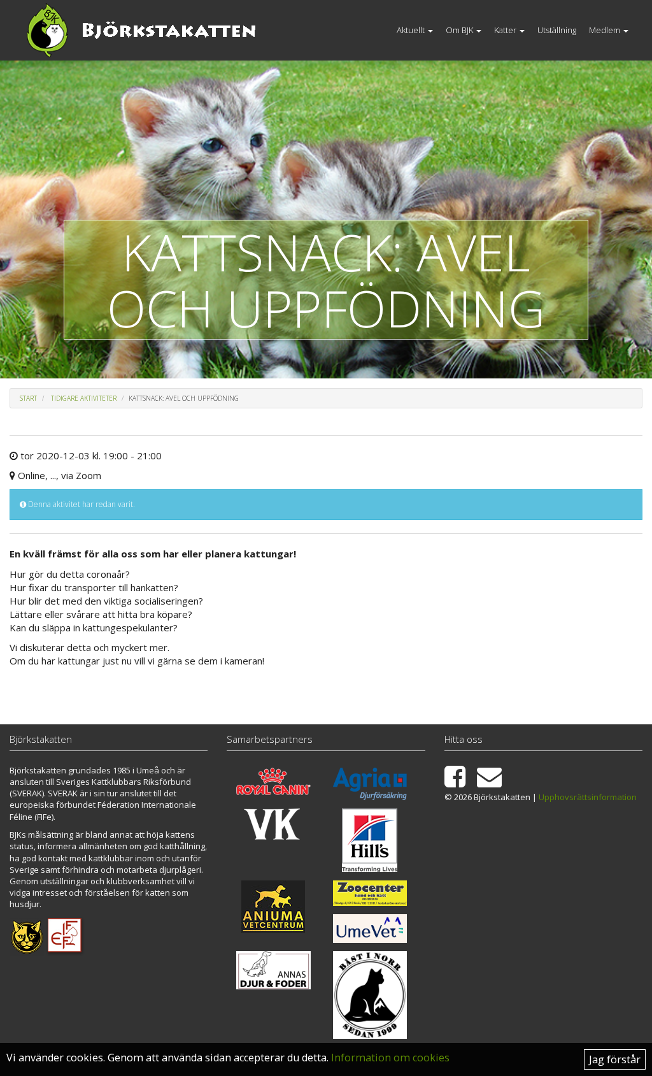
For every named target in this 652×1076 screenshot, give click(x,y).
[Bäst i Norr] (370, 995)
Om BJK (460, 30)
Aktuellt (412, 30)
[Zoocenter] (370, 893)
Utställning (556, 30)
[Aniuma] (273, 906)
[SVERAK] (27, 936)
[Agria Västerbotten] (370, 784)
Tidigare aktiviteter (84, 398)
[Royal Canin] (273, 781)
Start (28, 398)
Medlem (605, 30)
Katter (506, 30)
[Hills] (370, 840)
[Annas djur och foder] (273, 970)
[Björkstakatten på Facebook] (459, 782)
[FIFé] (65, 936)
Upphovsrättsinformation (588, 797)
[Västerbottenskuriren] (273, 824)
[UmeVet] (370, 928)
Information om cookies (390, 1058)
